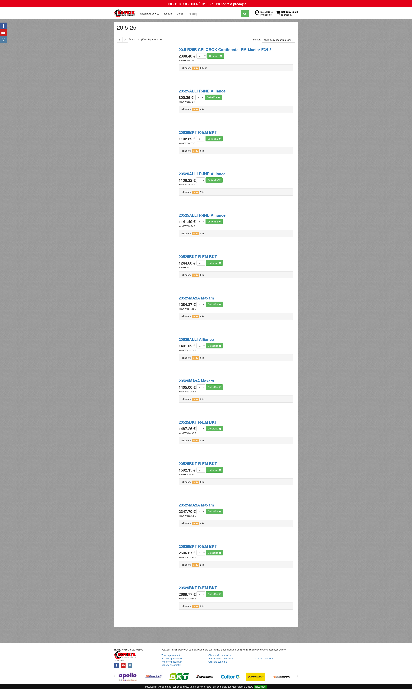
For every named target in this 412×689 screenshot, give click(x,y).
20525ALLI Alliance (196, 339)
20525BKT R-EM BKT (198, 132)
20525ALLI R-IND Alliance (202, 91)
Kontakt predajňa (233, 4)
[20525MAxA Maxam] (146, 313)
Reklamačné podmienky (220, 658)
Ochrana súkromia (217, 661)
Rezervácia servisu (149, 13)
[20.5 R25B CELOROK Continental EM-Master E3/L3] (146, 64)
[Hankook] (258, 677)
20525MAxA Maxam (196, 298)
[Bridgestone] (181, 677)
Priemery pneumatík (171, 661)
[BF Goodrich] (130, 677)
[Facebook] (3, 26)
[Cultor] (207, 677)
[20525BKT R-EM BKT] (146, 147)
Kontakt (168, 13)
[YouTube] (3, 32)
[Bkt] (155, 677)
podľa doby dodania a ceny (278, 39)
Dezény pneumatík (171, 664)
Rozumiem (260, 686)
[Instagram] (3, 39)
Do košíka (214, 56)
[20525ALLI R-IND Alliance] (146, 106)
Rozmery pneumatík (171, 658)
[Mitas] (283, 677)
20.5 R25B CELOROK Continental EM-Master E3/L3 (225, 49)
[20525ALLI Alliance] (146, 354)
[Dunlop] (232, 677)
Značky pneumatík (170, 655)
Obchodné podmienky (219, 655)
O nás (180, 13)
